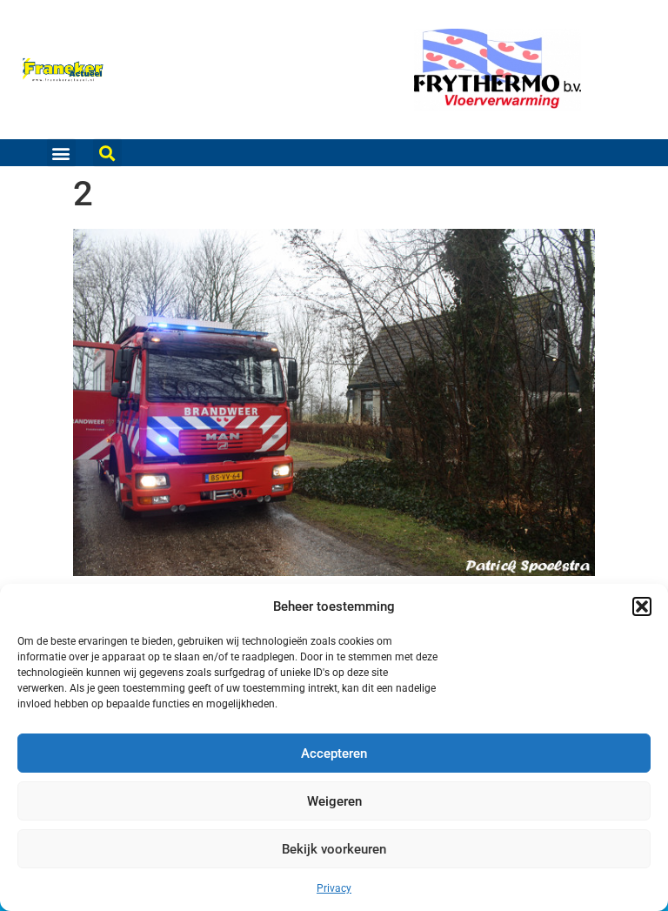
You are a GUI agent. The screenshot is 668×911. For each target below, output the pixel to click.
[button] (642, 606)
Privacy (334, 888)
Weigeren (334, 801)
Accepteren (334, 753)
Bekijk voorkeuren (334, 849)
